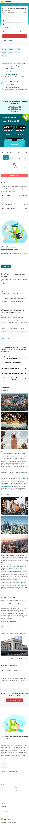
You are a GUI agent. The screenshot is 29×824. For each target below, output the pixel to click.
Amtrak (4, 295)
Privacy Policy (4, 811)
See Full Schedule (14, 175)
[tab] (6, 17)
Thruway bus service (6, 486)
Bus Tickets (3, 784)
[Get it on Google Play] (20, 127)
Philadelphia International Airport (16, 587)
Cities (18, 52)
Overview (11, 49)
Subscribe (6, 266)
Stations (4, 55)
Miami (8, 481)
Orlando (3, 615)
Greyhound (23, 478)
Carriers (4, 52)
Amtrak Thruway (18, 611)
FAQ (11, 52)
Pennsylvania (5, 767)
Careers (16, 793)
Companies (3, 806)
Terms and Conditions (6, 809)
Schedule (4, 49)
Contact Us (3, 803)
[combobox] (14, 20)
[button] (27, 1)
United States (5, 765)
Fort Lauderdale (13, 481)
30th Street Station (12, 583)
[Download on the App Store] (8, 127)
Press (16, 790)
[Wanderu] (6, 2)
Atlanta (7, 615)
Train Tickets (3, 763)
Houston (20, 481)
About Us (17, 784)
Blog (16, 787)
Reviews (18, 49)
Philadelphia (4, 769)
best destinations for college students (15, 568)
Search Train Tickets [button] (14, 700)
